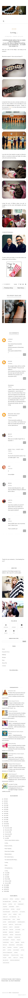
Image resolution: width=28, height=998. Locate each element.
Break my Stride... (9, 845)
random (17, 942)
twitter (5, 633)
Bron (10, 483)
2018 (5, 813)
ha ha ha (5, 924)
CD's (15, 904)
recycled (5, 944)
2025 (5, 799)
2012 (5, 825)
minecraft (17, 932)
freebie (18, 919)
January (7, 883)
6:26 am (10, 521)
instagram (6, 627)
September (7, 834)
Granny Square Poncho (13, 701)
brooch (4, 904)
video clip (15, 957)
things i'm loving (15, 955)
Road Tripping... (8, 848)
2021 (5, 807)
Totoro (4, 957)
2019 (5, 811)
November (7, 830)
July (6, 838)
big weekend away (7, 901)
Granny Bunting (12, 743)
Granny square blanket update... (12, 840)
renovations (11, 944)
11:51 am (10, 453)
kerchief (11, 929)
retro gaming (20, 944)
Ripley (4, 947)
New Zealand (18, 934)
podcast (13, 939)
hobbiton (5, 927)
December (7, 827)
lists (23, 929)
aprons (11, 899)
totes (22, 955)
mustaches (5, 934)
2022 (5, 805)
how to (11, 927)
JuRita (10, 500)
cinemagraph (21, 904)
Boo (20, 901)
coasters (5, 906)
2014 (5, 821)
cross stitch (15, 911)
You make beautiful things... (11, 859)
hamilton (11, 924)
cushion (5, 914)
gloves (4, 921)
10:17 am (10, 436)
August (6, 836)
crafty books (6, 909)
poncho (18, 939)
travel (9, 957)
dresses (15, 914)
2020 (5, 809)
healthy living (18, 924)
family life (5, 916)
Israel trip (5, 929)
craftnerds (11, 906)
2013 (5, 823)
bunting (10, 904)
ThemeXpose (15, 992)
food (13, 919)
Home (3, 649)
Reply (24, 354)
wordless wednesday (15, 960)
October (7, 832)
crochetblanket (6, 911)
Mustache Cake (12, 690)
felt (14, 633)
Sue (9, 519)
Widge (10, 361)
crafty (17, 906)
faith (20, 914)
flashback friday (6, 919)
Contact (4, 665)
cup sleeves (22, 911)
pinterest (14, 627)
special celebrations (7, 952)
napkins (11, 934)
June (6, 872)
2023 (5, 803)
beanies (22, 899)
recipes (22, 942)
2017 (5, 815)
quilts (12, 942)
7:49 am (10, 417)
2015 (5, 819)
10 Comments (7, 284)
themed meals (6, 955)
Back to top (21, 994)
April (6, 876)
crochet (18, 909)
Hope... (6, 865)
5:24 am (10, 502)
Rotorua (16, 947)
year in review (6, 962)
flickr (21, 627)
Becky (10, 107)
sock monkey (16, 950)
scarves (21, 947)
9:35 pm (10, 341)
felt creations (13, 916)
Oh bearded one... (9, 868)
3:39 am (10, 387)
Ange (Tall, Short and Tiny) (15, 450)
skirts (4, 950)
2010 (5, 887)
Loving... (6, 843)
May (6, 874)
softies (22, 950)
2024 (5, 801)
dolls (10, 914)
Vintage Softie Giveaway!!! (14, 763)
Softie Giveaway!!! (12, 774)
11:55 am (10, 468)
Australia (17, 899)
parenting (10, 937)
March (6, 879)
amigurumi (5, 899)
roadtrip (10, 947)
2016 (5, 817)
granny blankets (12, 921)
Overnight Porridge (12, 784)
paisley (4, 937)
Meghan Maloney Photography (14, 414)
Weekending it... (8, 854)
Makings (4, 654)
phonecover (17, 937)
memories (11, 932)
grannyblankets (21, 921)
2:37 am (10, 485)
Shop (3, 660)
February (7, 881)
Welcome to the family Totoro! (11, 320)
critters (14, 28)
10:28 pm (10, 363)
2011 (5, 885)
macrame (5, 932)
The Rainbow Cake (12, 721)
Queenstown (6, 942)
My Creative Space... (9, 856)
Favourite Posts (5, 651)
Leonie (10, 339)
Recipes (4, 657)
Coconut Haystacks (12, 711)
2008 (5, 891)
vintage (21, 957)
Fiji (18, 916)
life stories (17, 929)
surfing (16, 952)
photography (6, 939)
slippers (9, 950)
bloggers (15, 901)
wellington (5, 960)
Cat (9, 466)
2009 (5, 889)
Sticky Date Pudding (9, 851)
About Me (4, 663)
